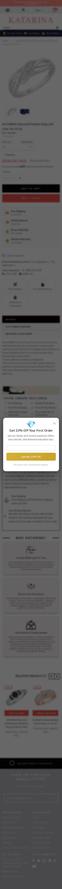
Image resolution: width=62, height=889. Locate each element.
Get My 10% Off (31, 456)
